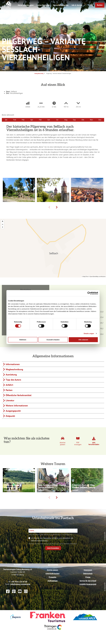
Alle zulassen (83, 340)
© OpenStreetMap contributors (96, 276)
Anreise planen (52, 570)
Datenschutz (87, 573)
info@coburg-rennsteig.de (20, 584)
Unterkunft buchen (52, 573)
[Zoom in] (2, 221)
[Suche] (92, 5)
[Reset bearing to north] (2, 227)
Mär (23, 120)
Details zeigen (89, 333)
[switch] (41, 325)
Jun (49, 120)
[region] (53, 248)
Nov (91, 120)
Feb (14, 120)
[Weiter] (57, 207)
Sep (74, 120)
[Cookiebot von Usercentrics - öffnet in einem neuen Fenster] (89, 293)
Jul (57, 120)
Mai (40, 120)
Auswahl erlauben (53, 340)
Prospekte (52, 577)
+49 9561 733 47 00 (19, 581)
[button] (99, 5)
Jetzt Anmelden (53, 548)
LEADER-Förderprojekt (87, 584)
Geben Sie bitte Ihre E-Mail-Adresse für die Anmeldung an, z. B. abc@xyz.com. (50, 534)
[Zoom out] (2, 224)
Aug (65, 120)
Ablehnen (22, 340)
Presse (87, 577)
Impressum (88, 570)
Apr (31, 120)
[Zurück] (49, 207)
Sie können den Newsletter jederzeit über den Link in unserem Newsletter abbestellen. (52, 543)
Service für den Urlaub (88, 581)
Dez (99, 120)
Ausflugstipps (53, 581)
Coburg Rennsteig (38, 73)
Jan (6, 120)
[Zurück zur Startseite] (6, 8)
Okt (82, 120)
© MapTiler (85, 276)
